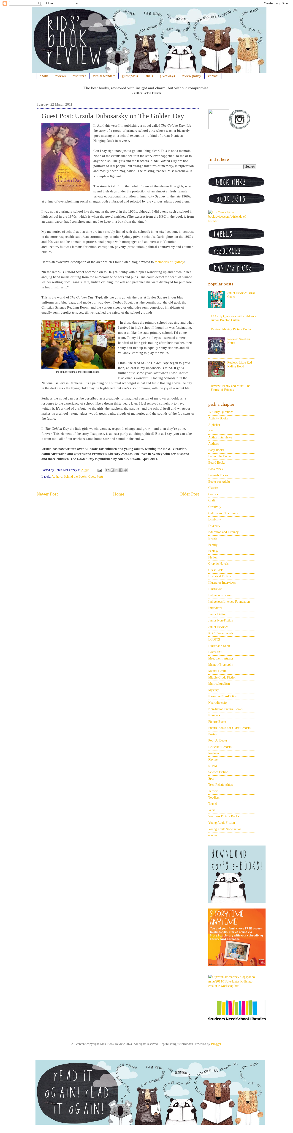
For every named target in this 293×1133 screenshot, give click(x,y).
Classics (213, 488)
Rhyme (212, 759)
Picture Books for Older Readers (229, 728)
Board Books (216, 462)
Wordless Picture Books (223, 816)
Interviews (215, 608)
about (44, 76)
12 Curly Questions (220, 412)
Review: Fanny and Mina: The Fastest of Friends (230, 387)
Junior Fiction (217, 614)
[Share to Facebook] (121, 470)
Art (210, 431)
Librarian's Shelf (219, 646)
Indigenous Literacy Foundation (229, 601)
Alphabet (214, 425)
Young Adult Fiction (221, 822)
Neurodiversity (218, 702)
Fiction (212, 557)
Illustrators (215, 589)
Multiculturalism (219, 683)
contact (213, 76)
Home (118, 494)
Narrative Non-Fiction (222, 696)
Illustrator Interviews (222, 582)
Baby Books (216, 450)
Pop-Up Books (217, 740)
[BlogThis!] (112, 470)
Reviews (213, 753)
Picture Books (217, 721)
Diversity (214, 526)
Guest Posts (95, 476)
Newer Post (47, 494)
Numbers (214, 715)
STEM (212, 766)
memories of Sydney (169, 262)
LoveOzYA (215, 652)
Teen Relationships (220, 784)
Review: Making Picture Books (231, 329)
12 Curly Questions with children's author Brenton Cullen (233, 318)
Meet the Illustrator (220, 658)
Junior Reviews (218, 627)
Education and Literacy (223, 532)
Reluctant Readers (219, 747)
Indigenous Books (219, 595)
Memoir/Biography (220, 664)
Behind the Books (75, 476)
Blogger (216, 1044)
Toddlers (214, 797)
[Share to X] (116, 470)
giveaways (167, 76)
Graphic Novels (218, 563)
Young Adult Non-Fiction (224, 829)
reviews (60, 76)
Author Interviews (220, 437)
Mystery (213, 690)
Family (212, 545)
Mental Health (217, 671)
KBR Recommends (220, 633)
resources (79, 76)
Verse (211, 810)
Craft (211, 500)
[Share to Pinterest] (125, 470)
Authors (57, 476)
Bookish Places (218, 475)
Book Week (215, 469)
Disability (214, 519)
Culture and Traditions (223, 513)
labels (149, 76)
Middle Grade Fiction (222, 677)
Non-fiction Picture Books (225, 709)
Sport (211, 778)
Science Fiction (218, 772)
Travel (212, 803)
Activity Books (218, 418)
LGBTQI (214, 639)
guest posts (130, 76)
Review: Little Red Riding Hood (239, 364)
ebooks (212, 835)
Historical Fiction (219, 576)
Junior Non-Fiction (220, 620)
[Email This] (108, 470)
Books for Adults (219, 481)
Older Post (189, 494)
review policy (191, 76)
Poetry (212, 734)
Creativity (214, 507)
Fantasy (213, 551)
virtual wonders (104, 76)
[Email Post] (99, 470)
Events (212, 538)
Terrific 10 (215, 791)
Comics (213, 494)
